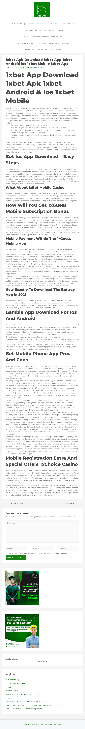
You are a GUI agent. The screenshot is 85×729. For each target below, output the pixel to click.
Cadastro (54, 24)
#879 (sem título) (18, 24)
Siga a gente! (42, 661)
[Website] (68, 549)
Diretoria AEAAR (67, 24)
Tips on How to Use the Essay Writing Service (42, 50)
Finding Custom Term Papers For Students (38, 30)
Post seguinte (68, 503)
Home (61, 30)
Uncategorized (30, 68)
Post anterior (17, 503)
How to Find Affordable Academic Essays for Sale (42, 37)
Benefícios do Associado (37, 24)
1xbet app (26, 388)
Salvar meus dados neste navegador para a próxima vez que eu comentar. (38, 553)
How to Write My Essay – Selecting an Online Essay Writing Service (42, 43)
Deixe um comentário (14, 68)
